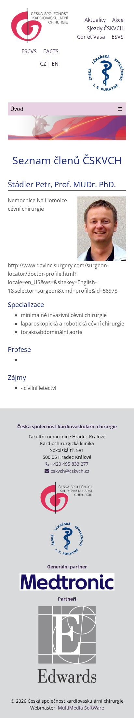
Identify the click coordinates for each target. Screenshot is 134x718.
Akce (118, 19)
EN (55, 63)
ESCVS (29, 51)
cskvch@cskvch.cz (70, 471)
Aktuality (95, 19)
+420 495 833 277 (69, 464)
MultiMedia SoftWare (81, 708)
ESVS (118, 36)
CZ (43, 63)
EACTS (51, 51)
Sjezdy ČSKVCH (105, 28)
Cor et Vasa (91, 36)
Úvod (16, 109)
